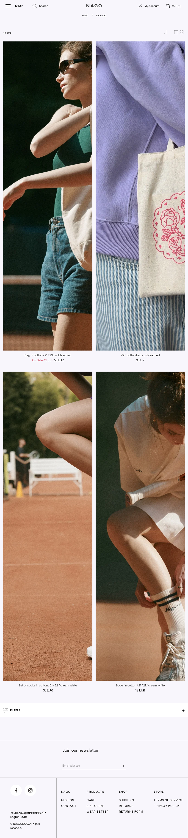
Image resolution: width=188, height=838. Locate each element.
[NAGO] (94, 10)
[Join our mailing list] (122, 765)
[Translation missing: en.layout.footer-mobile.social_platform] (16, 790)
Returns (126, 805)
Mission (67, 800)
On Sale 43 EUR (48, 360)
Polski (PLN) (36, 812)
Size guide (95, 805)
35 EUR (48, 690)
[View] (179, 32)
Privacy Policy (167, 805)
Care (91, 800)
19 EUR (140, 690)
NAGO (85, 15)
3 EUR (140, 360)
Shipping (126, 800)
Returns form (131, 811)
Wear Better (98, 811)
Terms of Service (168, 800)
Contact (68, 805)
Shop (19, 5)
